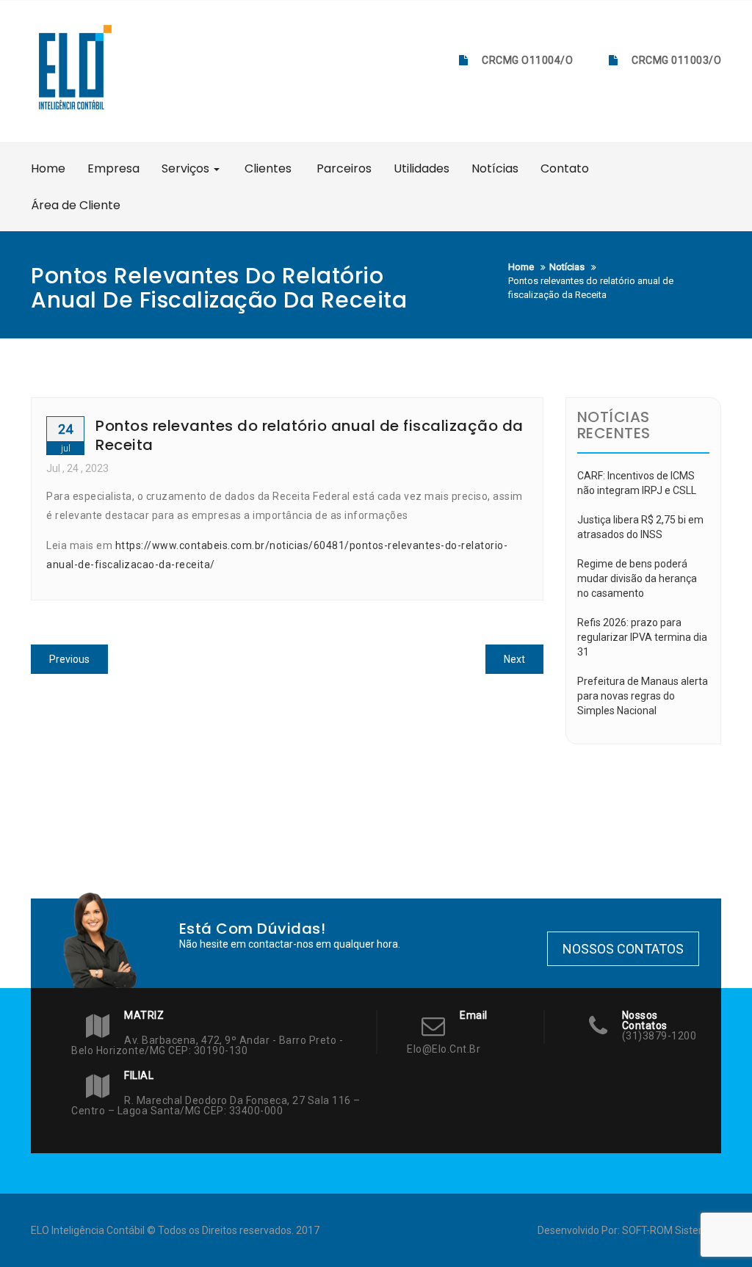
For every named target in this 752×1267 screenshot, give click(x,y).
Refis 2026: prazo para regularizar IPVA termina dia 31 (642, 637)
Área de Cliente (75, 205)
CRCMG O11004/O (527, 60)
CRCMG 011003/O (676, 60)
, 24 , (77, 468)
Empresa (113, 168)
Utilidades (421, 168)
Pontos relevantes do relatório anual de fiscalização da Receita (309, 435)
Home (48, 168)
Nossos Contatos (623, 948)
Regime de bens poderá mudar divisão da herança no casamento (637, 578)
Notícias (494, 168)
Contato (564, 168)
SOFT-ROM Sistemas (670, 1230)
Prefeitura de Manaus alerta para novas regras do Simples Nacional (642, 695)
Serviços (187, 168)
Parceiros (343, 168)
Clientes (267, 168)
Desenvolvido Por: (580, 1230)
